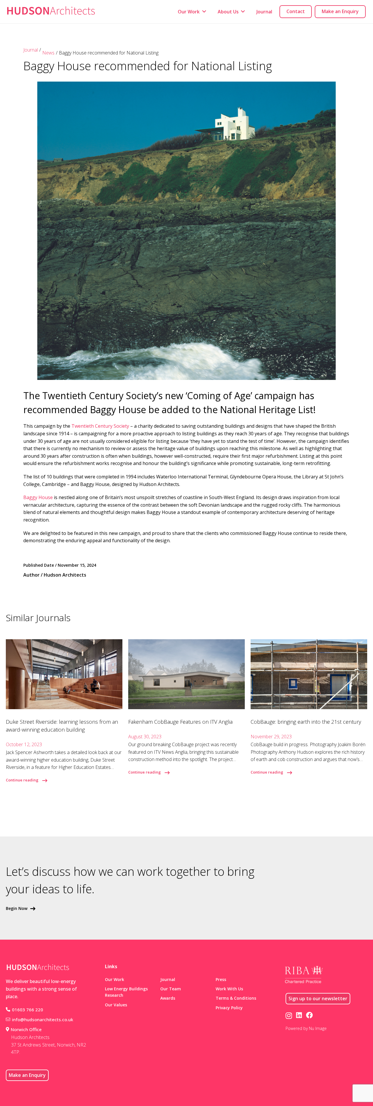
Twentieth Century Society (100, 426)
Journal (30, 50)
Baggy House (38, 497)
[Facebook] (309, 1015)
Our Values (116, 1005)
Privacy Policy (229, 1007)
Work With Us (229, 988)
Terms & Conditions (236, 998)
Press (221, 979)
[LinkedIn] (299, 1015)
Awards (167, 998)
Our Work (114, 979)
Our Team (170, 988)
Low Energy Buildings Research (126, 992)
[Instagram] (289, 1015)
